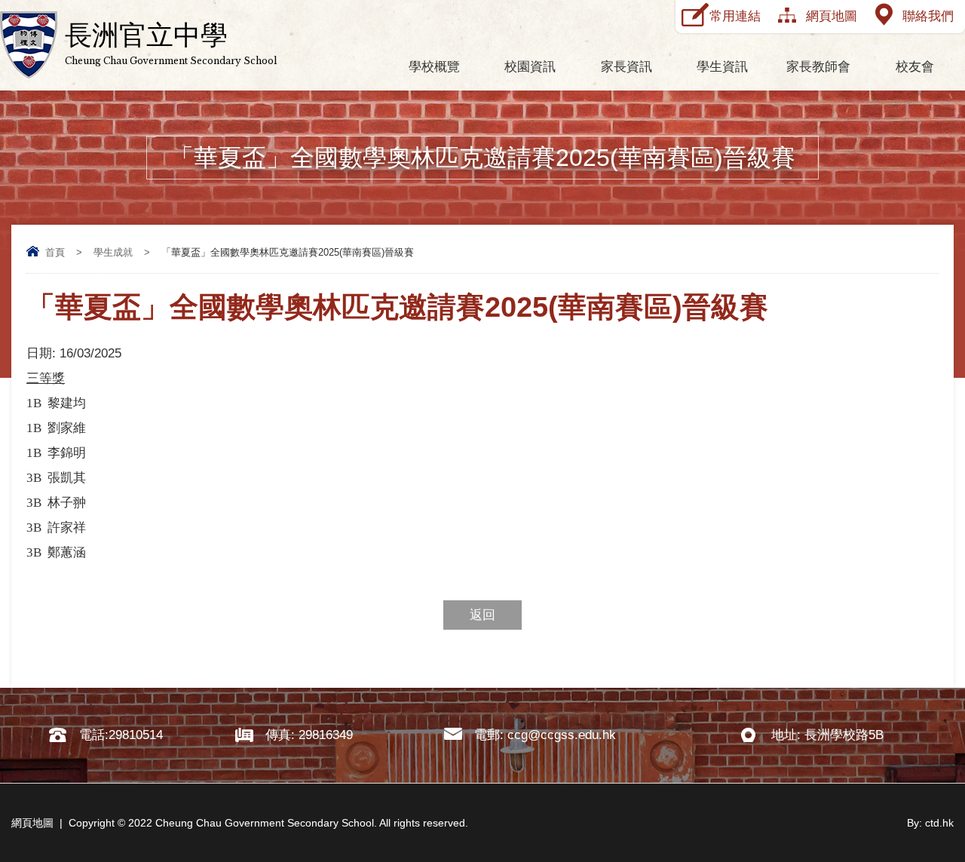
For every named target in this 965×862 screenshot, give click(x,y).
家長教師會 (818, 67)
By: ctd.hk (930, 823)
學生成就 (113, 252)
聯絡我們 (928, 16)
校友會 (915, 67)
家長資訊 (626, 67)
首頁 (55, 252)
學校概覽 (434, 67)
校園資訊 (530, 67)
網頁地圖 (831, 16)
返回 (482, 615)
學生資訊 (722, 67)
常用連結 (735, 16)
